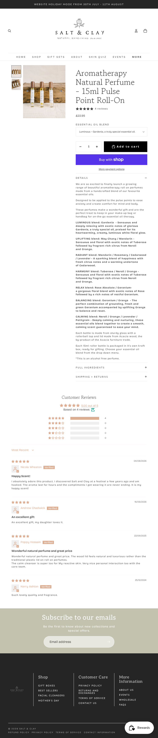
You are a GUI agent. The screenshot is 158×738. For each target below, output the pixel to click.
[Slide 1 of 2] (16, 71)
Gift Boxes (46, 685)
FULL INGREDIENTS (90, 367)
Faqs (122, 704)
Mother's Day (48, 700)
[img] (20, 461)
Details (82, 177)
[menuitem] (137, 57)
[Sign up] (109, 642)
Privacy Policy (90, 685)
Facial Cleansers (51, 695)
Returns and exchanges (89, 691)
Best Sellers (48, 690)
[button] (56, 418)
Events (124, 694)
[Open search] (9, 30)
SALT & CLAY (27, 729)
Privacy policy (42, 732)
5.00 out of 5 (89, 405)
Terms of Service (92, 698)
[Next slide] (62, 91)
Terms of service (68, 732)
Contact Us (88, 703)
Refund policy (18, 732)
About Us (126, 689)
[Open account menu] (136, 30)
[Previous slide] (26, 91)
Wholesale (127, 699)
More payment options (111, 169)
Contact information (99, 732)
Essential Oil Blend (92, 124)
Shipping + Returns (92, 376)
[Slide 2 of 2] (16, 84)
